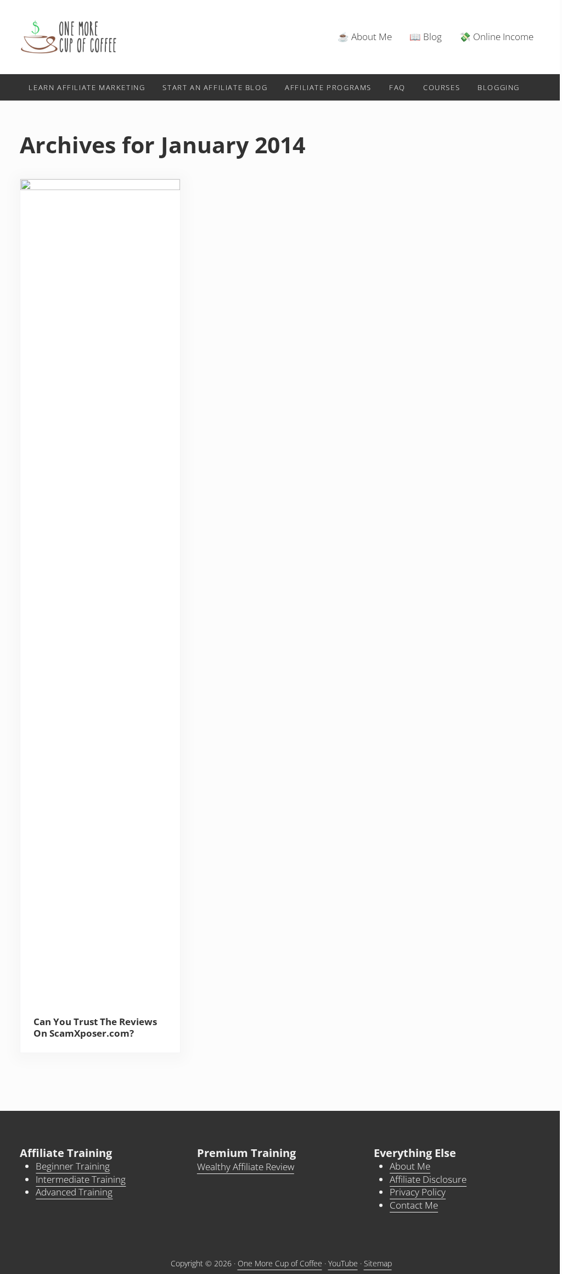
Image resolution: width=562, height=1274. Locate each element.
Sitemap (378, 1263)
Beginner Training (73, 1166)
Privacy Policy (418, 1192)
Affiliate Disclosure (428, 1179)
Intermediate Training (81, 1179)
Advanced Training (74, 1192)
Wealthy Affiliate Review (245, 1166)
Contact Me (414, 1205)
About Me (410, 1166)
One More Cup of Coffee (280, 1263)
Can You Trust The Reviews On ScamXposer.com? (95, 1027)
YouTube (343, 1263)
